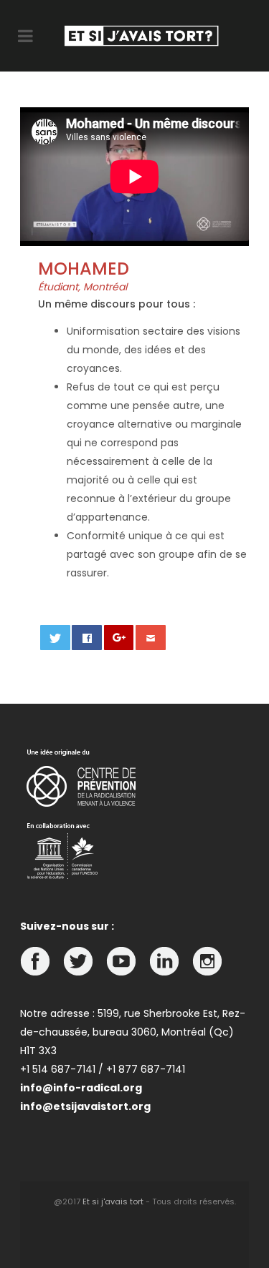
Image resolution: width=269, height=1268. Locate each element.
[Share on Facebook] (87, 637)
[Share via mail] (151, 637)
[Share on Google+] (119, 637)
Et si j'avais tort (112, 1201)
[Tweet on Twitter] (55, 637)
